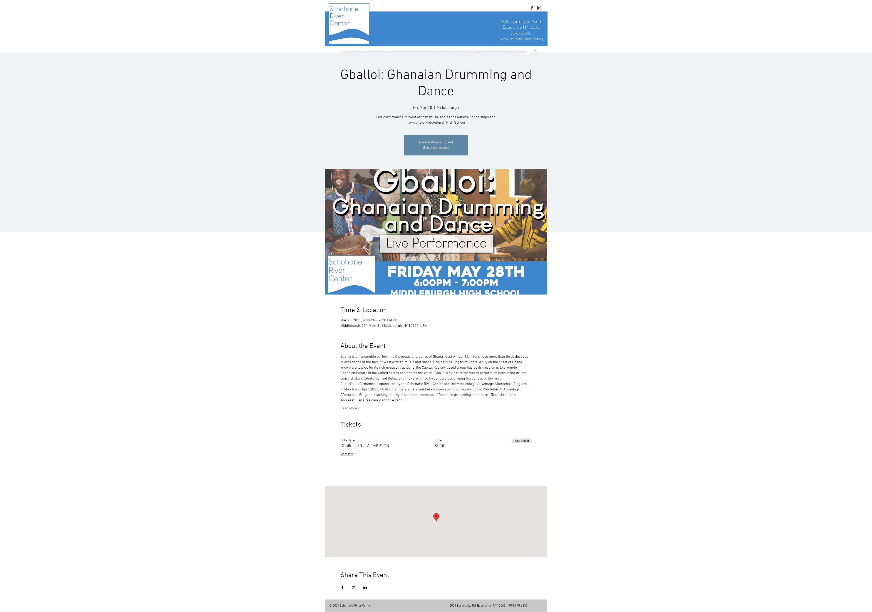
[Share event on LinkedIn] (365, 587)
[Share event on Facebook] (342, 587)
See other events (436, 148)
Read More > (350, 408)
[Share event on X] (354, 587)
